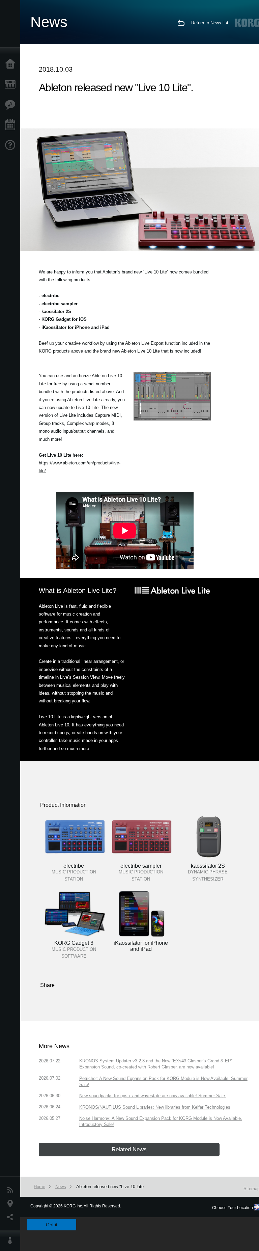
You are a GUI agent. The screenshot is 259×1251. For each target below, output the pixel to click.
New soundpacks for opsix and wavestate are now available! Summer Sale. (152, 1095)
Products (12, 84)
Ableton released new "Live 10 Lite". (111, 1186)
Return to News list (209, 22)
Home (12, 64)
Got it (51, 1224)
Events (12, 125)
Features (12, 105)
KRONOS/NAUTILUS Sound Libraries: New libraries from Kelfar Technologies (154, 1107)
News (12, 1190)
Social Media (12, 1217)
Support (12, 145)
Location (12, 1203)
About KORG (12, 1241)
